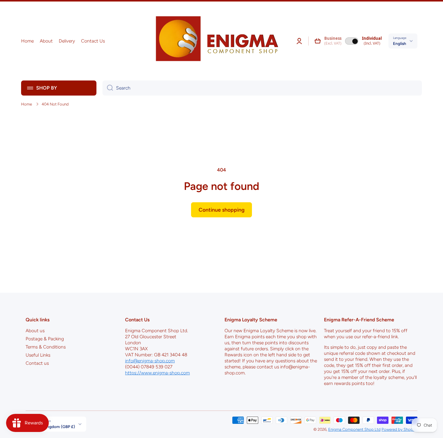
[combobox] (262, 88)
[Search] (107, 88)
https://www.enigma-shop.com (157, 373)
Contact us (37, 363)
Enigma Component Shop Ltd (354, 429)
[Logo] (215, 41)
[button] (318, 41)
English (399, 43)
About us (35, 330)
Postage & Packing (45, 339)
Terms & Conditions (46, 347)
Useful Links (38, 355)
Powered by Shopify (399, 429)
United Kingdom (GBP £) (52, 426)
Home (26, 104)
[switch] (351, 41)
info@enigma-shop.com (150, 361)
